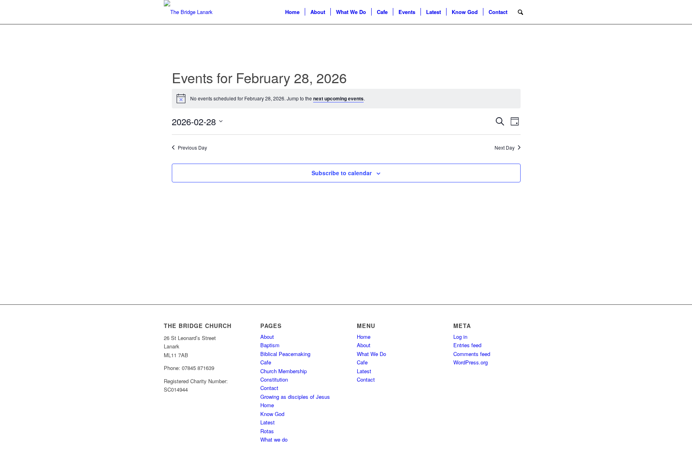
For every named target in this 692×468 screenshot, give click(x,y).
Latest (267, 422)
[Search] (520, 12)
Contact (269, 388)
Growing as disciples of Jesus (295, 396)
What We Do (371, 354)
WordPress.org (470, 362)
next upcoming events (338, 98)
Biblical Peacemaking (285, 354)
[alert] (346, 98)
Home (267, 405)
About (267, 336)
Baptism (270, 345)
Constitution (274, 379)
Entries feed (467, 345)
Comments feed (471, 354)
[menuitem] (292, 12)
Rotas (267, 431)
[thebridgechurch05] (188, 12)
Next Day (505, 147)
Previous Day (192, 147)
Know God (272, 414)
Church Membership (283, 371)
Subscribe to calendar (342, 173)
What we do (274, 439)
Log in (460, 336)
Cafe (265, 362)
